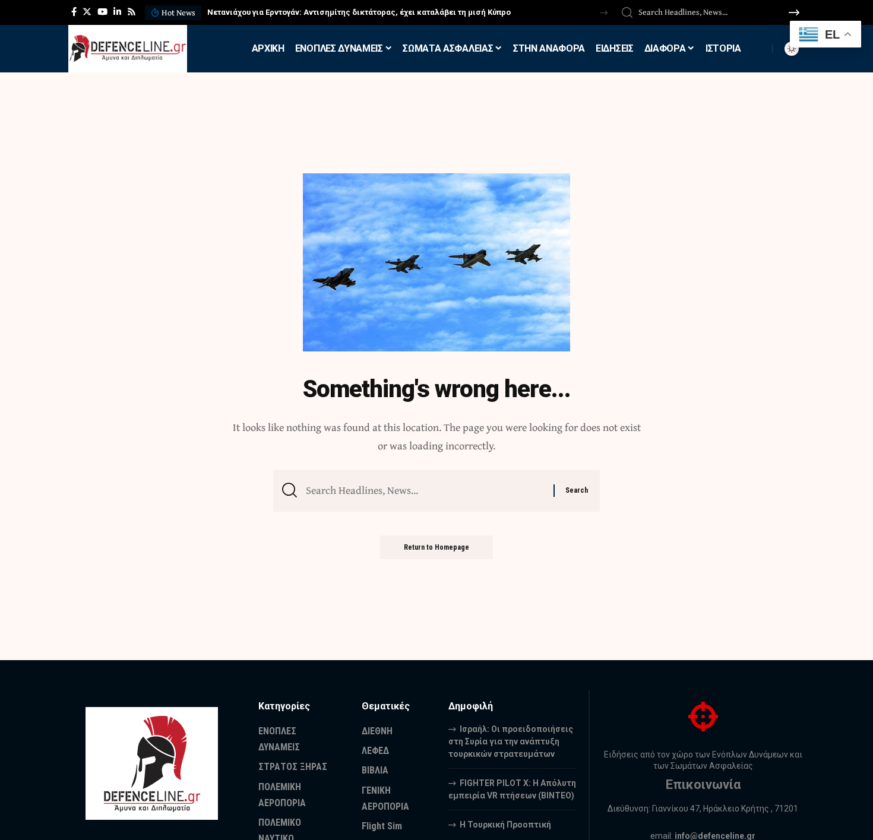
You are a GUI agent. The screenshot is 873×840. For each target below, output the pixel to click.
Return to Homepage (436, 547)
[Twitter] (87, 12)
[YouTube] (102, 12)
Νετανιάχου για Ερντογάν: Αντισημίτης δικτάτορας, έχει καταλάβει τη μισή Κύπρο (359, 12)
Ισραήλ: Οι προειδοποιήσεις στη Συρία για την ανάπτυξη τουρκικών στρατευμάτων (510, 741)
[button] (604, 13)
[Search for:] (425, 491)
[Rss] (131, 12)
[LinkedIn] (117, 12)
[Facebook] (74, 12)
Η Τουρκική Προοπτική (505, 824)
